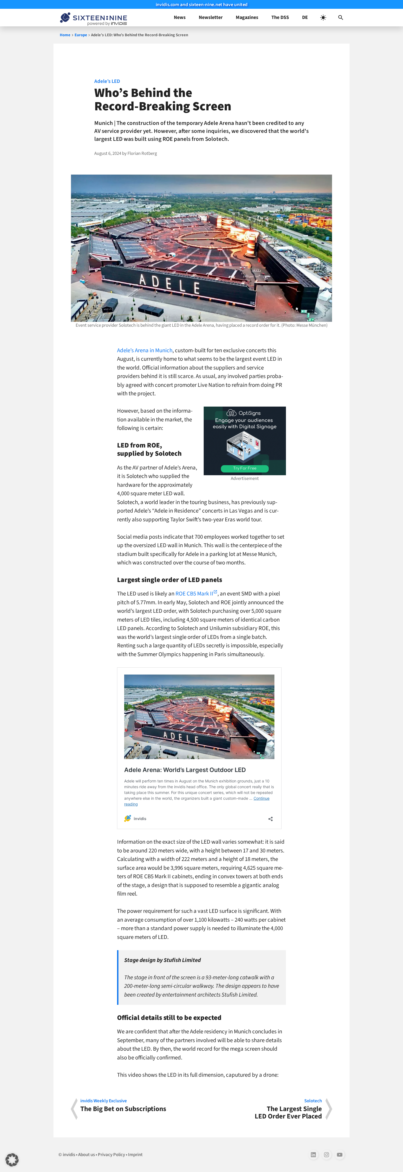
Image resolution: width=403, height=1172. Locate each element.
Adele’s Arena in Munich (144, 350)
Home (65, 35)
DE (305, 17)
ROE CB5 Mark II (194, 593)
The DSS (280, 17)
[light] (323, 17)
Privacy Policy (111, 1154)
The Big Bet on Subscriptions (123, 1106)
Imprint (135, 1154)
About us (86, 1154)
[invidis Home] (92, 17)
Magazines (247, 17)
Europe (81, 35)
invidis (69, 1154)
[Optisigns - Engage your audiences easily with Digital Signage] (245, 441)
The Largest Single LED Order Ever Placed (288, 1109)
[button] (341, 17)
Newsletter (211, 17)
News (180, 17)
